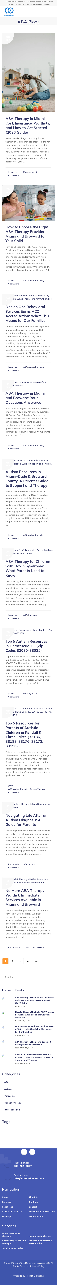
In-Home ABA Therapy (40, 1236)
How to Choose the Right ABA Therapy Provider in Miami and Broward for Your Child (27, 234)
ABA (25, 280)
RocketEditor (14, 947)
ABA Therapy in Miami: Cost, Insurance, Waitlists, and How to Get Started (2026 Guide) (28, 125)
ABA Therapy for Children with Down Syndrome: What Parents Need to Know (28, 568)
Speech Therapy (37, 789)
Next (37, 961)
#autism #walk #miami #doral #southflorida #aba (27, 1132)
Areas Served (36, 1216)
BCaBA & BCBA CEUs (12, 1211)
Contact (33, 1207)
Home (5, 1197)
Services (6, 1202)
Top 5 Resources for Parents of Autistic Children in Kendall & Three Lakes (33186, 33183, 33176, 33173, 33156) (24, 734)
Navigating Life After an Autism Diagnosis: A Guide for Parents (26, 820)
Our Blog (33, 1202)
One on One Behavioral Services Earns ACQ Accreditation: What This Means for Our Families (27, 314)
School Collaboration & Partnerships (40, 1242)
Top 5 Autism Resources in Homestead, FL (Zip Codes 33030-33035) (26, 646)
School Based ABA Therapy (11, 1235)
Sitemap (6, 1216)
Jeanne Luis (13, 172)
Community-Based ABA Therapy (14, 1242)
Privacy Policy (37, 1266)
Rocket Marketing (35, 1275)
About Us (33, 1197)
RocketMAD (13, 864)
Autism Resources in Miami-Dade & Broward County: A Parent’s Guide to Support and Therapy (27, 479)
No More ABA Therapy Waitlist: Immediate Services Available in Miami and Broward (25, 897)
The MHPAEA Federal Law (42, 1211)
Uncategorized (30, 172)
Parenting (39, 280)
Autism (31, 280)
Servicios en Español (12, 1248)
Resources (7, 1207)
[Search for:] (28, 977)
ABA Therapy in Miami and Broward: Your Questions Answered (25, 398)
